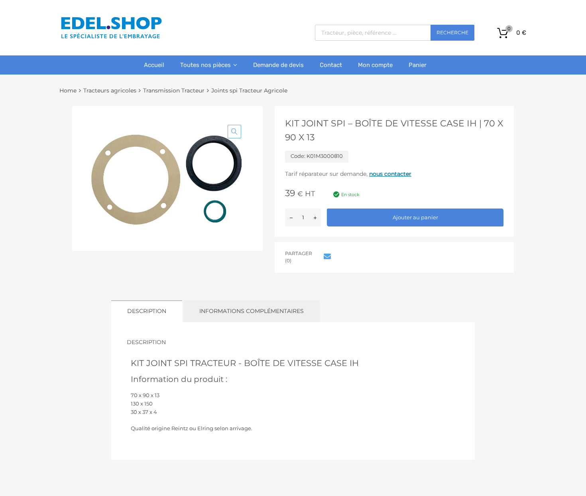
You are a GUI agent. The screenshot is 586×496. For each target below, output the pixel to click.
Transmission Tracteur (174, 90)
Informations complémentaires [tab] (251, 311)
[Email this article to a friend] (326, 256)
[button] (234, 131)
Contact (331, 65)
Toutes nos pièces (205, 65)
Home (68, 90)
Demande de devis (278, 65)
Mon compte (375, 65)
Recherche (452, 32)
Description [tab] (146, 311)
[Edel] (111, 37)
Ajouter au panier (415, 217)
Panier (418, 65)
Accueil (154, 65)
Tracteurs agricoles (109, 90)
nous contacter (390, 173)
